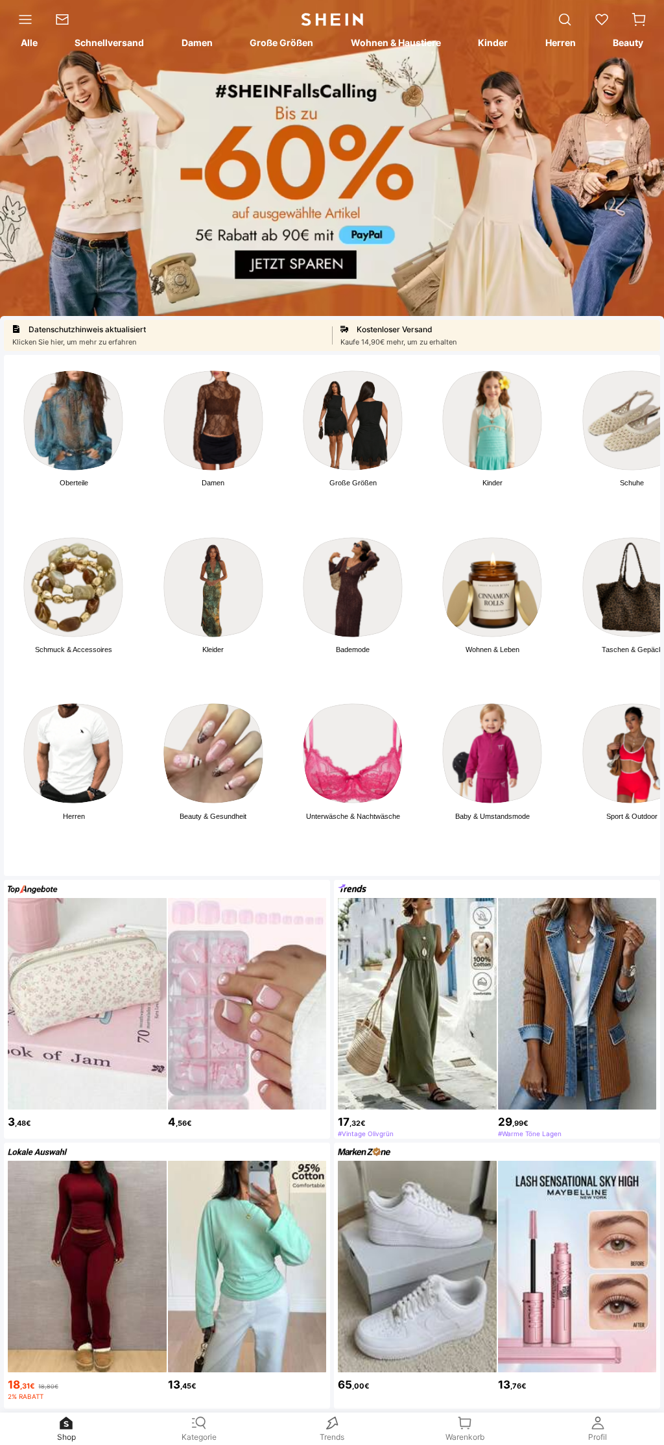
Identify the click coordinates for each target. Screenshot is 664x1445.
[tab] (28, 44)
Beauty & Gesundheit (213, 816)
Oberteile (74, 483)
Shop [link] (66, 1437)
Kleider (213, 649)
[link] (67, 19)
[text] (87, 1119)
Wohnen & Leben (492, 649)
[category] (22, 19)
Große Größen (353, 483)
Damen (213, 483)
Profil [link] (597, 1437)
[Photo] (73, 420)
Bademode (353, 649)
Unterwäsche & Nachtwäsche (353, 816)
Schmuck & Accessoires (73, 649)
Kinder (492, 483)
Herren (74, 816)
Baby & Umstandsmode (492, 816)
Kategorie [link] (199, 1437)
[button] (638, 19)
